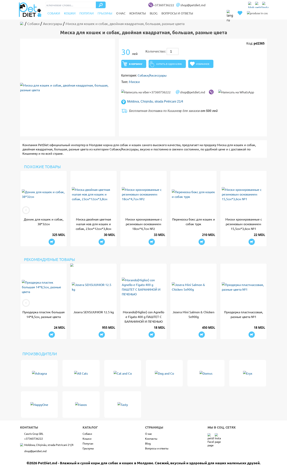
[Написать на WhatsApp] (236, 92)
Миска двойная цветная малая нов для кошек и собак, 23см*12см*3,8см (93, 223)
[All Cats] (81, 373)
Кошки (70, 13)
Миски (134, 81)
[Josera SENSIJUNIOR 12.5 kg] (93, 287)
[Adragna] (39, 373)
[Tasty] (123, 404)
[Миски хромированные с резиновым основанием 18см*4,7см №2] (143, 194)
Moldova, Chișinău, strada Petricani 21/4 (155, 101)
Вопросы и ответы (177, 13)
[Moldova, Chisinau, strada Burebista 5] (251, 5)
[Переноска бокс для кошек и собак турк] (193, 194)
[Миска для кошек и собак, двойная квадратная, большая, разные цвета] (67, 87)
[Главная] (22, 23)
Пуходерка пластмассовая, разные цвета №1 (243, 314)
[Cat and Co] (123, 373)
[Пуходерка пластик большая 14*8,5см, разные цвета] (43, 287)
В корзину (135, 63)
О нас (121, 13)
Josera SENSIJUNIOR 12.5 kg (93, 312)
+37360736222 (163, 5)
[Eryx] (248, 373)
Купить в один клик (169, 63)
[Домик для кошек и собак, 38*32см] (43, 194)
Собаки (53, 13)
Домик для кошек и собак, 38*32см (43, 221)
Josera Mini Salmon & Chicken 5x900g (193, 314)
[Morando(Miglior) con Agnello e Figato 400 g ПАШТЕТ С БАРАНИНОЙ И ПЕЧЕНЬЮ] (143, 287)
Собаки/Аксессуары (152, 75)
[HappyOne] (39, 404)
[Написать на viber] (211, 92)
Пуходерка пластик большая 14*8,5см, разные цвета (43, 314)
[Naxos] (81, 404)
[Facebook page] (258, 5)
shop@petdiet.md (192, 5)
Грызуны (105, 13)
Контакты (137, 13)
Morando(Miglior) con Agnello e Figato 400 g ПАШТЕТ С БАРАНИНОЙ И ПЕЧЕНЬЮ (143, 316)
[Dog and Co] (164, 373)
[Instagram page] (265, 5)
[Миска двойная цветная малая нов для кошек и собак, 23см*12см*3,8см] (93, 194)
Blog (154, 13)
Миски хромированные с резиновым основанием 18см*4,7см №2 (143, 223)
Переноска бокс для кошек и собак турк (193, 221)
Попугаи (86, 13)
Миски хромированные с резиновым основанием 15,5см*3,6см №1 (243, 223)
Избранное (202, 63)
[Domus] (206, 373)
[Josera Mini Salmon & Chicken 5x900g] (193, 287)
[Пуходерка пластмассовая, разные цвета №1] (243, 287)
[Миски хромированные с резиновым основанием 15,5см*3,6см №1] (243, 194)
